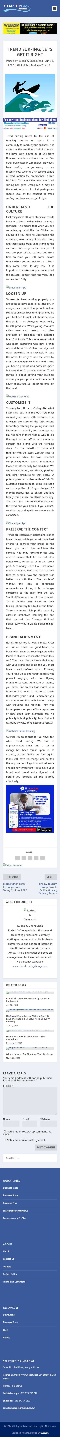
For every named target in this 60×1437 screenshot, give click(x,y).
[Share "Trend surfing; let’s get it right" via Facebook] (18, 858)
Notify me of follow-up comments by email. (27, 1133)
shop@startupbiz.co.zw (22, 1408)
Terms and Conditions (14, 1281)
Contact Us (8, 1259)
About (6, 1251)
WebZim (45, 1433)
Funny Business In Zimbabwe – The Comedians (25, 1038)
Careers (7, 1266)
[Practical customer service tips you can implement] (30, 993)
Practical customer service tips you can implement (28, 1000)
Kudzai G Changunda (30, 60)
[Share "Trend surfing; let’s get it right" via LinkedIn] (30, 858)
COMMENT (9, 1086)
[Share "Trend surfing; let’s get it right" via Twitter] (24, 858)
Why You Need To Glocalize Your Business (29, 1054)
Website (45, 1119)
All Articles (23, 65)
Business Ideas (10, 1188)
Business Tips (38, 65)
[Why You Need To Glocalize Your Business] (30, 1048)
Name (6, 1119)
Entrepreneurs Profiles (14, 1218)
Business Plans (10, 1195)
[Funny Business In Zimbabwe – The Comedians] (30, 1031)
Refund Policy (10, 1274)
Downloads (9, 1315)
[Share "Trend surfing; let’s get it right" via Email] (36, 858)
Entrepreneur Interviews (15, 1210)
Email (25, 1119)
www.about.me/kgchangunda (29, 966)
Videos (6, 1337)
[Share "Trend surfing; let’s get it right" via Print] (42, 858)
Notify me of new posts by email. (26, 1140)
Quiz (5, 1330)
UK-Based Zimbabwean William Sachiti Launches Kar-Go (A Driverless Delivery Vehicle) (28, 1019)
